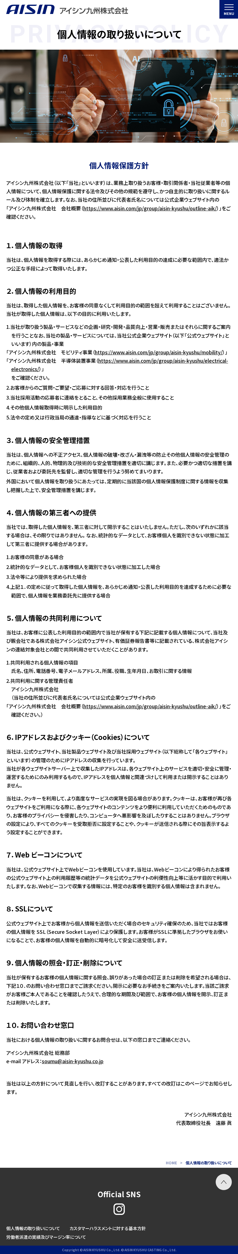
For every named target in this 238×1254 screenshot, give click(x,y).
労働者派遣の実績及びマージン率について (46, 1237)
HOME (171, 1162)
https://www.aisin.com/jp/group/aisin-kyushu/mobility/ (159, 352)
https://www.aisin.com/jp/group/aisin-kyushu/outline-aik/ (150, 208)
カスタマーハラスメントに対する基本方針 (107, 1228)
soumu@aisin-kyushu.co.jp (73, 1061)
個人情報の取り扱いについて (33, 1228)
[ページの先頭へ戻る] (224, 1182)
